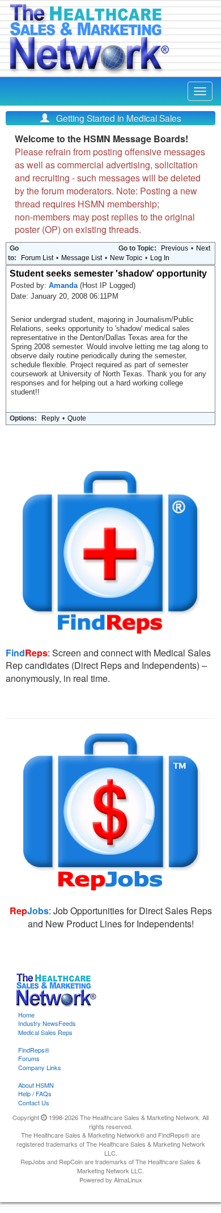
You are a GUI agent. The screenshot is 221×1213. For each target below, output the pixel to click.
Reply (50, 418)
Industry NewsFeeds (47, 1023)
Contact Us (33, 1102)
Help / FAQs (35, 1093)
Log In (159, 258)
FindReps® (33, 1049)
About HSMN (36, 1084)
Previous (174, 248)
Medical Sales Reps (45, 1032)
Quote (76, 418)
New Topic (126, 258)
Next (203, 248)
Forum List (37, 258)
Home (26, 1014)
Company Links (39, 1067)
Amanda (64, 285)
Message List (81, 258)
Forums (29, 1058)
